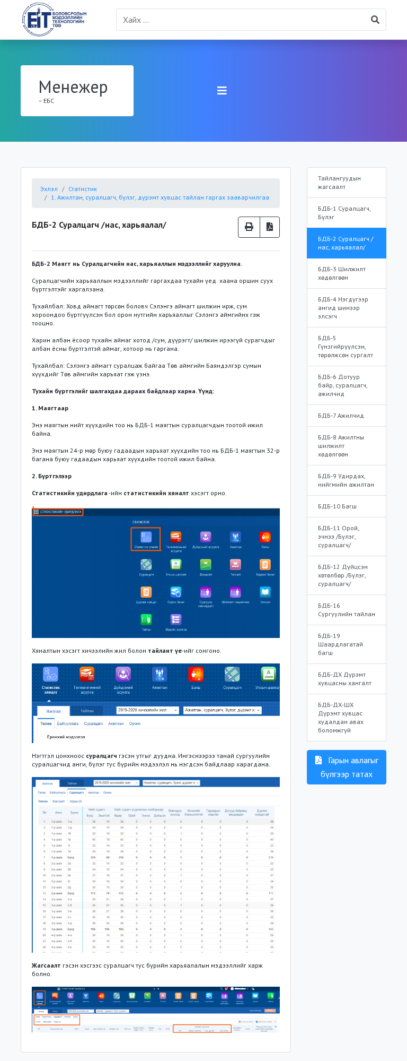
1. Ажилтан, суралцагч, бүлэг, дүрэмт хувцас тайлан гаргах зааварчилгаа (160, 197)
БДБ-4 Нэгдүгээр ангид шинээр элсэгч (343, 307)
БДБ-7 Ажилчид (341, 415)
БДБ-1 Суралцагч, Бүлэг (344, 212)
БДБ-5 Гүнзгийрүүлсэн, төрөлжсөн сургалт (345, 346)
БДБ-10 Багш (337, 506)
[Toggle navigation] (222, 91)
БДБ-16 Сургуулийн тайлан (346, 609)
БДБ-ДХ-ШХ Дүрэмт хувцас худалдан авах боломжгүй (341, 717)
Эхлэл (49, 189)
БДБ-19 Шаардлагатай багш (340, 644)
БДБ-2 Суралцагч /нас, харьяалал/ (345, 243)
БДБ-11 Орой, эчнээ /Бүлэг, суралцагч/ (338, 536)
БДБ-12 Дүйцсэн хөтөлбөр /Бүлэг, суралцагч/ (343, 575)
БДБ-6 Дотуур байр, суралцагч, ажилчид (343, 385)
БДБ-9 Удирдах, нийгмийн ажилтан (346, 480)
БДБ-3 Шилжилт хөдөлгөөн (342, 273)
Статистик (82, 189)
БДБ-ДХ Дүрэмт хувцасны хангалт (344, 678)
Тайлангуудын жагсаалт (339, 182)
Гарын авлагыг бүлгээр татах (349, 767)
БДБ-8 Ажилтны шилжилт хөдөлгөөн (341, 445)
